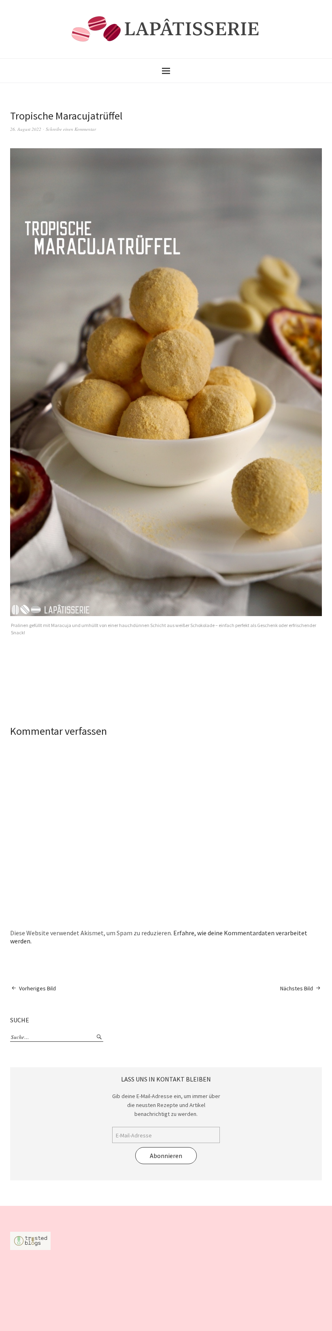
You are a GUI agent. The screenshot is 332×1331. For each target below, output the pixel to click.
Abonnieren (166, 1156)
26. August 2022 (25, 129)
